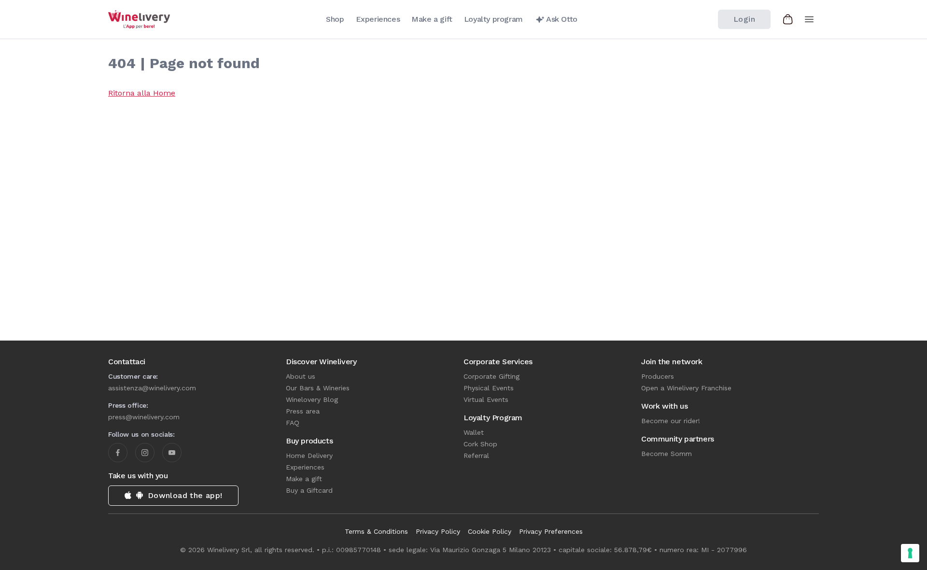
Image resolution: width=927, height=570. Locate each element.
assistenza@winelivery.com (152, 388)
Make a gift (304, 479)
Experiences (305, 467)
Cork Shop (480, 444)
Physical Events (489, 388)
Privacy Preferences (551, 531)
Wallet (474, 432)
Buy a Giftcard (309, 490)
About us (300, 376)
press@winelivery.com (144, 417)
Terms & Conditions (376, 531)
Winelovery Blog (312, 399)
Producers (657, 376)
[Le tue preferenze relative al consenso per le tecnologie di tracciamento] (910, 553)
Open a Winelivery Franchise (686, 388)
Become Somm (666, 453)
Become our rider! (670, 421)
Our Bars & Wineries (318, 388)
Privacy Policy (438, 531)
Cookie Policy (489, 531)
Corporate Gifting (492, 376)
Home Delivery (309, 455)
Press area (303, 411)
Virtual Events (486, 399)
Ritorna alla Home (141, 93)
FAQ (292, 423)
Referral (476, 455)
